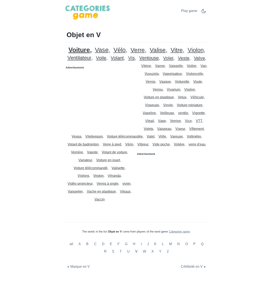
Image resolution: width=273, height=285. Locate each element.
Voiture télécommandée (125, 136)
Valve (199, 58)
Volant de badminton (83, 144)
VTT (199, 121)
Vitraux (125, 191)
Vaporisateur (172, 74)
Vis (131, 58)
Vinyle (168, 105)
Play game (189, 11)
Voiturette (182, 81)
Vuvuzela (152, 74)
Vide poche (161, 144)
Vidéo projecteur (80, 183)
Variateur (85, 160)
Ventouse (149, 58)
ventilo (183, 113)
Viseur (180, 129)
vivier (126, 183)
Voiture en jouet (108, 160)
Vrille (162, 136)
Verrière (77, 152)
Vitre (177, 50)
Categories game (179, 231)
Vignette (198, 113)
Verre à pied (112, 144)
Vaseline (149, 113)
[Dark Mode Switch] (203, 12)
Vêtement (196, 129)
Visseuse (152, 105)
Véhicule (197, 97)
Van (203, 66)
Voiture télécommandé (90, 168)
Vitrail (149, 121)
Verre (138, 50)
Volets (148, 129)
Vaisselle (176, 66)
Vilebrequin (94, 136)
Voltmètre (194, 136)
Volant (117, 58)
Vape (162, 121)
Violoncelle (194, 74)
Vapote (92, 152)
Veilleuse (167, 113)
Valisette (118, 168)
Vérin (129, 144)
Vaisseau (164, 129)
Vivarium (173, 89)
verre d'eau (197, 144)
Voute (197, 81)
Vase (102, 50)
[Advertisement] (101, 97)
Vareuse (176, 136)
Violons (83, 175)
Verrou (158, 89)
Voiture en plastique (159, 97)
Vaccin (99, 199)
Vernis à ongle (107, 183)
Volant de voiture (114, 152)
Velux (182, 97)
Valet (150, 136)
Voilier (191, 66)
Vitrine (146, 66)
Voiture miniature (189, 105)
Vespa (76, 136)
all (72, 244)
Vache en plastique (101, 191)
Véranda (114, 175)
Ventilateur (79, 58)
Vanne (160, 66)
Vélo (119, 50)
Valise (158, 50)
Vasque (165, 81)
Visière (189, 89)
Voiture (79, 50)
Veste (183, 58)
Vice (188, 121)
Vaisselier (75, 191)
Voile (101, 58)
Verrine (175, 121)
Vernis (150, 81)
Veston (98, 175)
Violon (196, 50)
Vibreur (142, 144)
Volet (168, 58)
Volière (179, 144)
